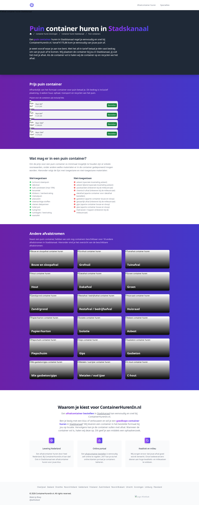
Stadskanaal (67, 39)
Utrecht (129, 487)
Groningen (138, 487)
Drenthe (59, 487)
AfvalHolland (34, 500)
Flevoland (158, 487)
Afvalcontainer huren (146, 5)
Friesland (93, 487)
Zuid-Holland (104, 487)
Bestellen (112, 105)
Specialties (165, 5)
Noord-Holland (70, 487)
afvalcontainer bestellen (95, 454)
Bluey (39, 497)
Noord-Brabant (118, 487)
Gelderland (83, 487)
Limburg (148, 487)
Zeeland (50, 487)
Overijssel (41, 487)
